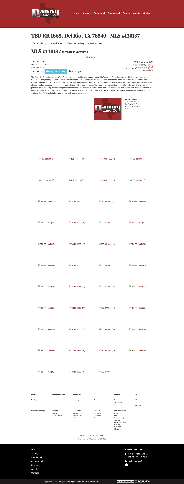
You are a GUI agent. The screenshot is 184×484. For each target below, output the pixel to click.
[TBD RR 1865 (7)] (76, 180)
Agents (136, 13)
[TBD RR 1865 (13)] (137, 201)
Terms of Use (85, 482)
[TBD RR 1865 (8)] (107, 180)
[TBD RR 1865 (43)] (77, 372)
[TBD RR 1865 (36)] (107, 329)
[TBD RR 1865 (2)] (46, 159)
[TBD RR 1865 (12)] (107, 201)
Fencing (55, 411)
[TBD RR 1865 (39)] (77, 350)
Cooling (34, 394)
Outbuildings (77, 411)
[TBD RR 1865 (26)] (46, 287)
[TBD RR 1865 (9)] (137, 180)
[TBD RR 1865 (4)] (107, 159)
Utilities (138, 405)
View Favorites (95, 43)
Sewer (116, 400)
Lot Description (120, 411)
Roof (95, 400)
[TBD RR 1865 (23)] (77, 265)
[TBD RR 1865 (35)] (77, 329)
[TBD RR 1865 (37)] (137, 329)
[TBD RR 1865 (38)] (46, 350)
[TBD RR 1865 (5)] (137, 159)
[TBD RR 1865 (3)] (76, 159)
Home (76, 13)
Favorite (39, 71)
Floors (96, 394)
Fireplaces (77, 394)
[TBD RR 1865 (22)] (46, 265)
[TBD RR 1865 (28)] (107, 287)
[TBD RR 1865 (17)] (137, 223)
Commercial (114, 13)
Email (127, 108)
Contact (147, 13)
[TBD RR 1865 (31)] (77, 308)
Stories (138, 400)
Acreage (86, 13)
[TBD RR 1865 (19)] (77, 244)
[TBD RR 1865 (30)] (46, 308)
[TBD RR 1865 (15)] (77, 223)
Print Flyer (76, 71)
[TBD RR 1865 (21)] (137, 244)
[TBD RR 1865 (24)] (107, 265)
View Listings (57, 43)
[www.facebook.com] (126, 464)
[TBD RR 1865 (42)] (46, 372)
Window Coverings (38, 411)
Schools (97, 411)
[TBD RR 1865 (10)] (46, 201)
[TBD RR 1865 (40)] (107, 350)
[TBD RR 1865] (92, 57)
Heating (34, 400)
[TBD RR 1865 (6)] (46, 180)
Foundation (118, 394)
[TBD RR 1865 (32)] (107, 308)
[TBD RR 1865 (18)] (46, 244)
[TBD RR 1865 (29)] (137, 287)
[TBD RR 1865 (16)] (107, 223)
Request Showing (57, 71)
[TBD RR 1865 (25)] (137, 265)
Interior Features (58, 400)
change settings (147, 70)
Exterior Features (58, 394)
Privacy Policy (94, 482)
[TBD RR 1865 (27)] (77, 287)
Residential (99, 13)
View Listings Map (75, 43)
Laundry (76, 400)
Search (126, 13)
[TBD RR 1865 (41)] (137, 350)
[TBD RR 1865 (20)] (107, 244)
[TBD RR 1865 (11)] (77, 201)
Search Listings (40, 43)
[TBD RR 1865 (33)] (137, 308)
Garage (137, 394)
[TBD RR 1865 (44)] (107, 372)
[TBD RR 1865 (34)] (46, 329)
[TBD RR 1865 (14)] (46, 223)
